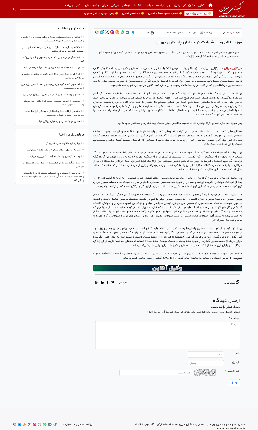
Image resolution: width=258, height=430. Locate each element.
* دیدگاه (234, 318)
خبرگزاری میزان (233, 68)
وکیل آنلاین (173, 5)
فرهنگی (125, 5)
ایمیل (235, 362)
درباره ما (66, 424)
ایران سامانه (223, 428)
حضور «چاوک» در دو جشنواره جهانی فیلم (59, 121)
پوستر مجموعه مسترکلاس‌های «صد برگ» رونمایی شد (52, 67)
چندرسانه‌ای (92, 5)
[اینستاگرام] (112, 33)
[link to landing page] (232, 9)
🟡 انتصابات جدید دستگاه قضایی (165, 13)
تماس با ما (78, 424)
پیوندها (68, 5)
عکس (78, 5)
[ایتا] (117, 33)
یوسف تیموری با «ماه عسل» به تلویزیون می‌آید (55, 156)
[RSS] (24, 425)
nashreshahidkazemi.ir (109, 254)
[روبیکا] (97, 33)
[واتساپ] (122, 33)
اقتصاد (137, 5)
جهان (105, 5)
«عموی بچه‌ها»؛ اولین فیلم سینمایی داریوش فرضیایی (51, 94)
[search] (14, 9)
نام (237, 354)
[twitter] (112, 283)
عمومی (225, 32)
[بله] (127, 33)
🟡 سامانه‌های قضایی (133, 13)
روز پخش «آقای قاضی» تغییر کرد (62, 143)
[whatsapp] (96, 283)
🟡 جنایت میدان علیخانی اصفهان (101, 13)
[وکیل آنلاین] (167, 268)
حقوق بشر (189, 5)
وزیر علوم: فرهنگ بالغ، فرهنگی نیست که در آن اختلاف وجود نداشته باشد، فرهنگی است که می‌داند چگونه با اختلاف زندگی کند (52, 176)
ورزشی (115, 5)
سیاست (149, 5)
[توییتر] (107, 33)
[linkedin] (102, 283)
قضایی (202, 5)
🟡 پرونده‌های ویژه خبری (198, 13)
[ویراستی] (102, 33)
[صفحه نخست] (210, 5)
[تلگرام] (132, 33)
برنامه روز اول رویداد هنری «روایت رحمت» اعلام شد (53, 150)
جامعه (160, 5)
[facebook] (107, 283)
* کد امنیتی (232, 371)
